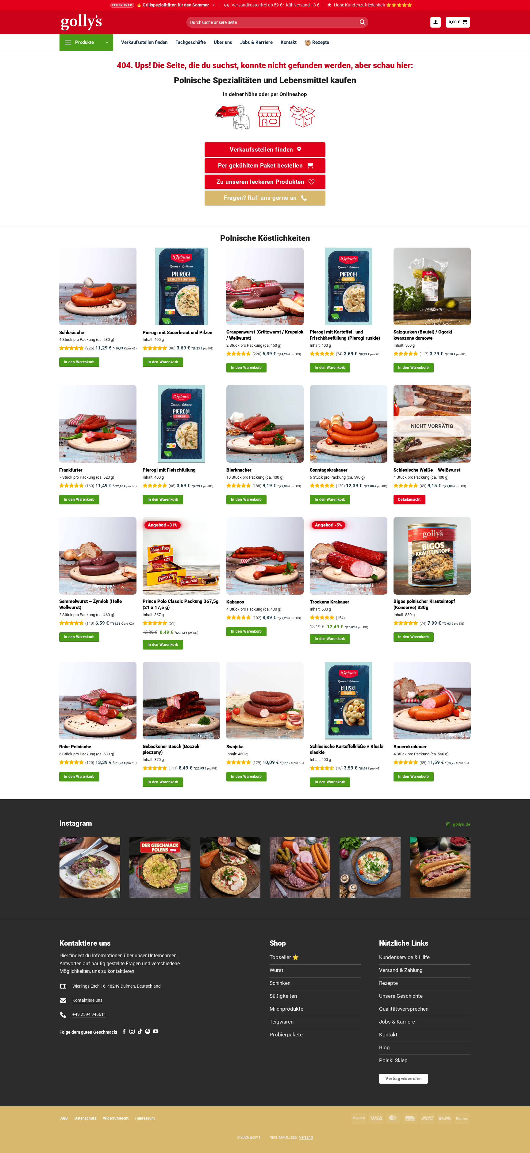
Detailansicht (409, 499)
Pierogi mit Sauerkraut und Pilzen (177, 332)
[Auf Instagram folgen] (132, 1032)
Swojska (235, 747)
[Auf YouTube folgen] (155, 1032)
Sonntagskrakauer (329, 470)
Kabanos (235, 602)
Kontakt (289, 42)
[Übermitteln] (362, 22)
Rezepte (320, 42)
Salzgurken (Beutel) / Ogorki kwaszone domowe (423, 335)
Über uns (223, 42)
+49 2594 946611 (89, 1014)
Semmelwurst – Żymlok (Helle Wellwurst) (90, 604)
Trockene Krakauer (329, 602)
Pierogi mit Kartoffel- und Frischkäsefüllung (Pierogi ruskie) (345, 335)
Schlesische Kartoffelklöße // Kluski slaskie (346, 749)
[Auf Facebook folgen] (124, 1032)
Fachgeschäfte (190, 42)
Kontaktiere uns (87, 1000)
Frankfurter (71, 470)
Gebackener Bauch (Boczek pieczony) (171, 749)
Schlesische (71, 332)
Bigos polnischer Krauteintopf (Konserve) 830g (424, 604)
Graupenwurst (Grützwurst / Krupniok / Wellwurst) (264, 335)
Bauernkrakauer (410, 747)
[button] (435, 22)
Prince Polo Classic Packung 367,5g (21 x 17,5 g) (181, 604)
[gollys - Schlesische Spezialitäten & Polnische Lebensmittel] (88, 22)
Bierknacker (239, 470)
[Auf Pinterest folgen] (147, 1032)
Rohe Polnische (75, 747)
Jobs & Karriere (256, 42)
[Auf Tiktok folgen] (140, 1032)
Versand (306, 1137)
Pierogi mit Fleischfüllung (169, 470)
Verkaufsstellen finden (144, 42)
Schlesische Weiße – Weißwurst (427, 470)
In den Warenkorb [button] (79, 362)
